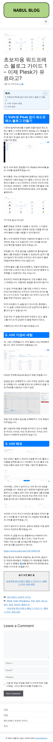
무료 (33, 600)
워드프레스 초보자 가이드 (19, 597)
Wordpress (24, 600)
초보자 (17, 604)
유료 (11, 604)
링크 (22, 563)
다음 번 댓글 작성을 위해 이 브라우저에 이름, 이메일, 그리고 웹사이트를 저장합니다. (27, 684)
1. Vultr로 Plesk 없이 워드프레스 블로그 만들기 (25, 99)
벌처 (38, 600)
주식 (6, 726)
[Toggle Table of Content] (44, 93)
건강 (6, 709)
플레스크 (25, 604)
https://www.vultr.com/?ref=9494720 (22, 551)
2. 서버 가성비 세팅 (13, 103)
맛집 (6, 715)
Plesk (9, 600)
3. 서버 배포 (10, 106)
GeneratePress (41, 738)
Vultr (15, 600)
